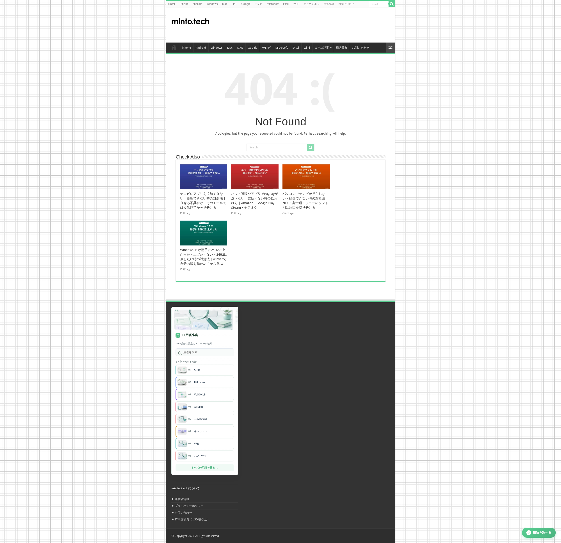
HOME (172, 3)
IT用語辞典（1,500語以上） (192, 519)
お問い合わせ (346, 3)
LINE (234, 3)
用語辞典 (328, 3)
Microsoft (273, 3)
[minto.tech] (190, 20)
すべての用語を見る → (204, 467)
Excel (286, 3)
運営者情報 (182, 499)
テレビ (259, 3)
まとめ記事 (310, 3)
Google (245, 3)
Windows (212, 3)
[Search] (392, 4)
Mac (224, 3)
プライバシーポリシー (189, 505)
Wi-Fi (296, 3)
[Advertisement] (312, 25)
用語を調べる (540, 532)
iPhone (184, 3)
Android (197, 3)
